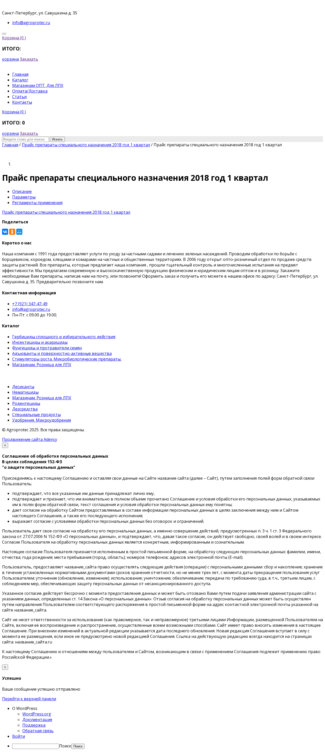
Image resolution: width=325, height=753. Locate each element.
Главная (20, 74)
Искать (57, 139)
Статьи (19, 96)
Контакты (22, 102)
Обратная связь (38, 730)
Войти (18, 736)
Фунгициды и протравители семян (47, 348)
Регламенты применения (37, 202)
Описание (22, 191)
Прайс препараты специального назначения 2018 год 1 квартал (66, 212)
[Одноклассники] (12, 232)
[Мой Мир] (19, 232)
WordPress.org (36, 714)
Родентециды (26, 403)
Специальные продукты (36, 414)
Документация (37, 719)
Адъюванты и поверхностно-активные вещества (62, 353)
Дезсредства (25, 409)
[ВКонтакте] (5, 232)
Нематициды (25, 392)
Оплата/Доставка (29, 91)
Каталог (20, 80)
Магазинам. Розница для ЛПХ (41, 364)
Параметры (24, 197)
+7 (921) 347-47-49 (29, 304)
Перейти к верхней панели (29, 699)
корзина (10, 59)
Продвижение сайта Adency (29, 439)
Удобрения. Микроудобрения (41, 420)
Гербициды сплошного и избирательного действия (63, 336)
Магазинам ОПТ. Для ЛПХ (37, 85)
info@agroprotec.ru (31, 309)
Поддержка (33, 725)
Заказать (29, 59)
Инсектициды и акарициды (40, 342)
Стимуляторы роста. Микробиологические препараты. (66, 359)
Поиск (65, 746)
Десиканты (23, 386)
